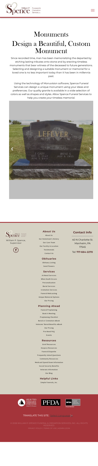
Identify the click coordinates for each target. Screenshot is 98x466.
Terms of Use (50, 428)
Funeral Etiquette (49, 351)
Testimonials (49, 250)
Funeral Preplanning (49, 310)
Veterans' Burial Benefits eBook (49, 324)
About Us (49, 235)
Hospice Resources (49, 348)
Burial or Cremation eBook (49, 321)
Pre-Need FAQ (49, 331)
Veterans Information (49, 369)
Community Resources (49, 359)
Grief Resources (49, 344)
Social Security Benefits (49, 366)
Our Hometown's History (49, 239)
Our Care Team (49, 242)
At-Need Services (49, 275)
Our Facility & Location (49, 246)
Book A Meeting (49, 313)
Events (49, 335)
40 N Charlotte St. (82, 239)
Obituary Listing (49, 262)
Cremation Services (49, 290)
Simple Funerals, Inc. (49, 382)
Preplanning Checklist (49, 317)
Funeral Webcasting (49, 293)
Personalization (49, 283)
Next (90, 150)
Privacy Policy (35, 428)
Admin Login (64, 428)
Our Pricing (49, 301)
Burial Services (49, 286)
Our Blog (49, 373)
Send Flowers (49, 266)
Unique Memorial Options (49, 297)
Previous (12, 150)
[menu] (93, 10)
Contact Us (49, 253)
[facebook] (16, 250)
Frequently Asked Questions (49, 355)
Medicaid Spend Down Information (49, 362)
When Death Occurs (49, 279)
